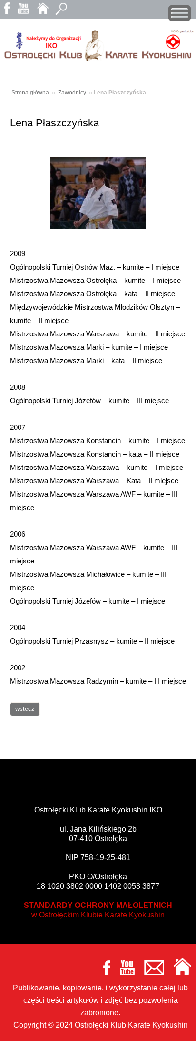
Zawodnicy (72, 92)
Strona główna (30, 92)
